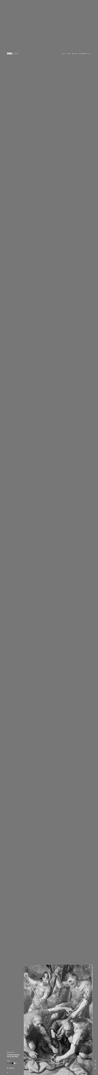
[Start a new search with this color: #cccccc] (14, 1063)
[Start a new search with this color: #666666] (8, 1063)
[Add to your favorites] (95, 1068)
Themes (69, 53)
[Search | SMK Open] (12, 54)
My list (74, 53)
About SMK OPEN (83, 53)
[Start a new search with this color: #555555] (10, 1063)
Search (63, 53)
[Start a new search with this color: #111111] (12, 1063)
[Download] (95, 1060)
